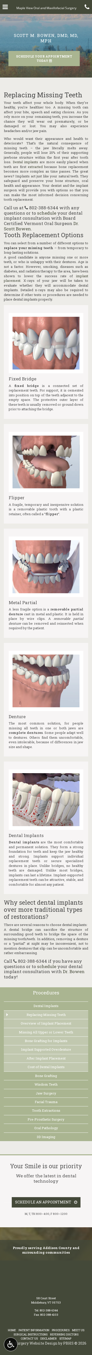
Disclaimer (48, 1338)
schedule (46, 213)
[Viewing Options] (11, 1344)
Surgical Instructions (31, 1334)
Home (12, 1330)
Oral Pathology (46, 1128)
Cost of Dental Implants (46, 1067)
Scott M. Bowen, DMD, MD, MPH (46, 38)
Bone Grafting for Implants (46, 1040)
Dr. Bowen (74, 971)
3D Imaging (46, 1137)
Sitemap (65, 1338)
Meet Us (78, 1330)
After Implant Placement (46, 1058)
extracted (35, 166)
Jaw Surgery (46, 1093)
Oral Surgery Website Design (31, 1343)
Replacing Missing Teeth (46, 1014)
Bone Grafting (46, 1075)
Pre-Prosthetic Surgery (46, 1119)
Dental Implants (46, 1006)
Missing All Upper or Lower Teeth (46, 1032)
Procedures (46, 992)
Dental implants (25, 162)
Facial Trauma (46, 1102)
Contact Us (29, 1338)
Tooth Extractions (46, 1110)
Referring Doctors (64, 1334)
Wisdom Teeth (45, 1084)
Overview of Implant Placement (46, 1023)
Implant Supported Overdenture (46, 1049)
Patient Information (34, 1330)
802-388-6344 (43, 208)
